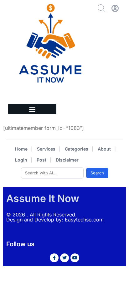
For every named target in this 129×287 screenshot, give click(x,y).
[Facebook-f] (54, 257)
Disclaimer (67, 159)
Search (97, 172)
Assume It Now (42, 198)
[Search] (102, 8)
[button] (32, 109)
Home (21, 148)
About (104, 148)
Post (41, 159)
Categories (76, 148)
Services (46, 148)
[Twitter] (64, 257)
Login (21, 159)
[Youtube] (74, 257)
